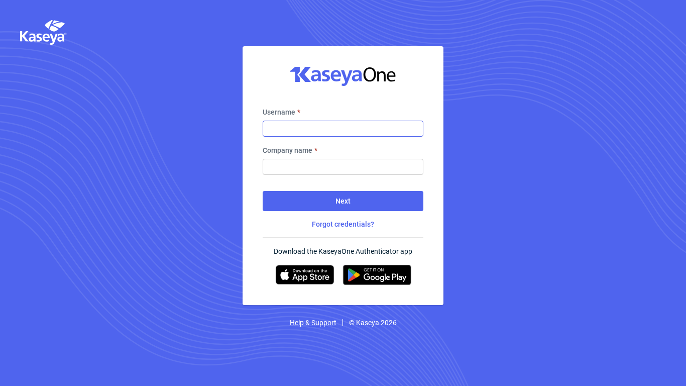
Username (281, 112)
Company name (290, 150)
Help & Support (313, 323)
